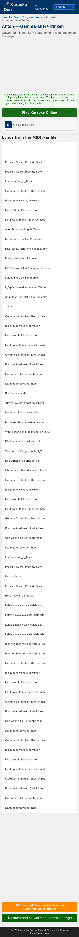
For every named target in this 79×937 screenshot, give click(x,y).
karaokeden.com (39, 933)
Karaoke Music (11, 17)
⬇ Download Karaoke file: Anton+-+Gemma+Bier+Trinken (39, 907)
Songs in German (33, 17)
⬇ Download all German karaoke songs (39, 918)
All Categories (41, 7)
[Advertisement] (39, 65)
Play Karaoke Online (39, 112)
